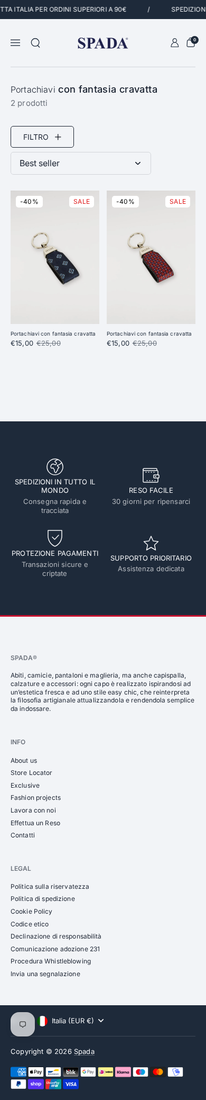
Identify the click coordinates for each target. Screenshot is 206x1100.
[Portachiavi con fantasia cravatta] (55, 257)
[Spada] (102, 43)
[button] (35, 43)
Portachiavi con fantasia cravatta (53, 333)
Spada (84, 1051)
